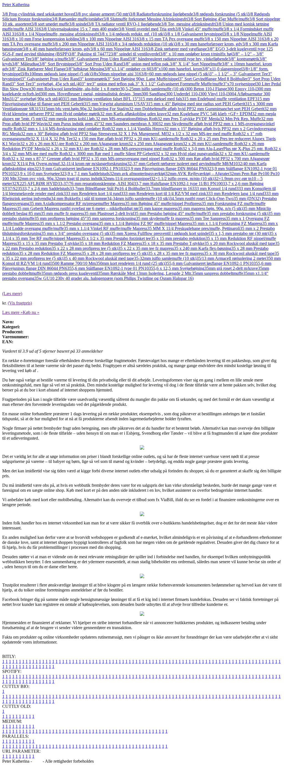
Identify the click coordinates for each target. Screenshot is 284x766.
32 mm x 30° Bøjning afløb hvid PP (52, 133)
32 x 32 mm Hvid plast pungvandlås (187, 153)
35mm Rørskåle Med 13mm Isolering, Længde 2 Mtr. (145, 273)
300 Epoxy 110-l (242, 88)
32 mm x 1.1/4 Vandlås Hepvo (137, 128)
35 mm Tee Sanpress (207, 218)
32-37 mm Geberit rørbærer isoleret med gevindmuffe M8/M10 (182, 163)
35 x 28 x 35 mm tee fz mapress (176, 253)
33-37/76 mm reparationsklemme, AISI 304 (96, 183)
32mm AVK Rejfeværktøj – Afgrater (197, 173)
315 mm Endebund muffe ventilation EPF (218, 98)
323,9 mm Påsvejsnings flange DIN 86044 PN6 (165, 168)
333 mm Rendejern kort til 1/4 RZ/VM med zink (163, 193)
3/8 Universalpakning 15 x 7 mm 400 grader (80, 29)
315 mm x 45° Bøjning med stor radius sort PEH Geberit (195, 103)
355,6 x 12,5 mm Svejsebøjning (176, 268)
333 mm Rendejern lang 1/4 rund (235, 193)
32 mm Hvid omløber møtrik (75, 113)
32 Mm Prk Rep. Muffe (240, 118)
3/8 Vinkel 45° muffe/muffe (199, 29)
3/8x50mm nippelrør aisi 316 (116, 73)
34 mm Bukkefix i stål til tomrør (79, 198)
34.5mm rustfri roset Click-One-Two (201, 198)
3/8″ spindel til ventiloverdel (135, 54)
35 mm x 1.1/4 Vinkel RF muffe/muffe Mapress (105, 228)
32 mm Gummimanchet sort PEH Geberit (228, 108)
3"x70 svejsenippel (239, 83)
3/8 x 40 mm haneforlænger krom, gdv (56, 49)
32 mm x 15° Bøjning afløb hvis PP (195, 128)
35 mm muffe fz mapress (62, 213)
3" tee (87, 83)
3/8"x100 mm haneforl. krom (176, 68)
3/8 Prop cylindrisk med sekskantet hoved (38, 14)
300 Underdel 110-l (183, 93)
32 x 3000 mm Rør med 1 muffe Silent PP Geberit (112, 153)
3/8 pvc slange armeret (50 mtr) (102, 14)
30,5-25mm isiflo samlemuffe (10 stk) (153, 88)
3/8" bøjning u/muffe (50, 59)
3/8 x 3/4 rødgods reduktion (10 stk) (143, 44)
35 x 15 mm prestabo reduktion (178, 238)
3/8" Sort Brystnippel (57, 64)
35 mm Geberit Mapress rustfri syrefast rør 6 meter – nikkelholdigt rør (78, 208)
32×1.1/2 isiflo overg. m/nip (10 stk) (182, 178)
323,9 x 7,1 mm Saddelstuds (85, 173)
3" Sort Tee (22, 83)
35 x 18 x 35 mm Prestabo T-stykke (173, 243)
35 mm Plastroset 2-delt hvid (109, 213)
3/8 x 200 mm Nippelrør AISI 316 (82, 44)
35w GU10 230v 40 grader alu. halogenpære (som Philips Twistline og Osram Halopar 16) (114, 278)
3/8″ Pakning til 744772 (90, 54)
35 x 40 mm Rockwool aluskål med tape (98, 258)
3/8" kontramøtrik (243, 59)
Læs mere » (12, 312)
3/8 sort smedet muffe (50, 24)
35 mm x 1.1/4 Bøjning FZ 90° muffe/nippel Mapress (145, 223)
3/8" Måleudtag (25, 64)
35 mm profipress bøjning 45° (60, 218)
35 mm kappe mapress (158, 208)
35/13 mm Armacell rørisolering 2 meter (231, 258)
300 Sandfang (153, 93)
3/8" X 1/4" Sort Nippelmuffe (196, 64)
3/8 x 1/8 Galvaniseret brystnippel (194, 34)
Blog (37, 761)
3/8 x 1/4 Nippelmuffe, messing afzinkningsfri (59, 34)
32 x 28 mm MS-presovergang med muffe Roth (140, 148)
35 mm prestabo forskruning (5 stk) (237, 213)
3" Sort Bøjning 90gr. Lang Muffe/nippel (143, 78)
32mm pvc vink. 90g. (36, 178)
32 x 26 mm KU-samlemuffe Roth (213, 143)
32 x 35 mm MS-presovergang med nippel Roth (127, 158)
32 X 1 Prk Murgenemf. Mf (142, 133)
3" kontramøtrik (93, 78)
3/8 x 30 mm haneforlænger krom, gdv (208, 44)
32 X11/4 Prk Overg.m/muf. (36, 163)
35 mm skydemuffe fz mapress (162, 218)
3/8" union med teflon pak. (146, 64)
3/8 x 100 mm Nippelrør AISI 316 (109, 39)
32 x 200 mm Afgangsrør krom (101, 143)
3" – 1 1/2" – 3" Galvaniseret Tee (238, 73)
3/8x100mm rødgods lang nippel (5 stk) (56, 73)
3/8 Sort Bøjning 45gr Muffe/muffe (218, 19)
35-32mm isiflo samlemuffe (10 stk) (165, 258)
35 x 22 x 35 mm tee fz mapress (146, 248)
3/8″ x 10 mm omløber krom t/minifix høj (196, 54)
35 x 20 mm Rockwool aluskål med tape (239, 243)
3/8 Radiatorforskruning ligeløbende (161, 14)
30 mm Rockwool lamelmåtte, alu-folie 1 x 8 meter (75, 88)
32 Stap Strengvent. (101, 133)
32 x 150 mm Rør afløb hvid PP (101, 138)
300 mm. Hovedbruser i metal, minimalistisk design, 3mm (90, 93)
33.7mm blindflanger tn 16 (169, 188)
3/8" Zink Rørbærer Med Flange (37, 68)
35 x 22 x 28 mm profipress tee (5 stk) (85, 248)
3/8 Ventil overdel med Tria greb (147, 29)
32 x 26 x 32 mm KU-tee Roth (72, 148)
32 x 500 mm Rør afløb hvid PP (197, 158)
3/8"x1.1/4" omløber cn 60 (127, 68)
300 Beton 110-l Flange (206, 88)
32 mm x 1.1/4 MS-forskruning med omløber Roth (66, 128)
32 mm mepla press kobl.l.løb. (69, 118)
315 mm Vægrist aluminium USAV (115, 103)
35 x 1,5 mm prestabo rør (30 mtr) (239, 233)
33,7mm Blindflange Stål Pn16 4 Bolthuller (108, 188)
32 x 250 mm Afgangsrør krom (155, 143)
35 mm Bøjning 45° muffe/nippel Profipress (163, 203)
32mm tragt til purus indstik (79, 178)
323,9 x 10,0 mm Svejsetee (36, 173)
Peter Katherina (15, 4)
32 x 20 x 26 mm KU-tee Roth (47, 143)
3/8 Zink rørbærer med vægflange (177, 49)
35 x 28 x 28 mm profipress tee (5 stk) (115, 253)
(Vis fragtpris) (20, 303)
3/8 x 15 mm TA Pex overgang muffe (171, 39)
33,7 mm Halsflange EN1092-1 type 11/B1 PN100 (178, 183)
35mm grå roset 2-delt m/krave (231, 268)
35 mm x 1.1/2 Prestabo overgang (69, 223)
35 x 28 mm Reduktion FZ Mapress (50, 253)
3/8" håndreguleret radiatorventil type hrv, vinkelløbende (179, 59)
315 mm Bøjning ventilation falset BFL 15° (100, 98)
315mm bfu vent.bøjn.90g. (64, 108)
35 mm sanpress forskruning (111, 218)
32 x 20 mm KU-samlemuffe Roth (159, 138)
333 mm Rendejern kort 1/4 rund (92, 193)
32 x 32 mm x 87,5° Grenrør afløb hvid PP (48, 158)
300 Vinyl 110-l (213, 93)
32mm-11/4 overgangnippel (127, 178)
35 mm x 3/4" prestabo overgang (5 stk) (76, 233)
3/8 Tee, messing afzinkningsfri (188, 24)
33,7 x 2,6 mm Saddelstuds (46, 188)
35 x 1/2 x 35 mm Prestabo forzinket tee (116, 238)
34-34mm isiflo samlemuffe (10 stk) (138, 198)
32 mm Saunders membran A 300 (129, 123)
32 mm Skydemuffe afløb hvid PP (188, 123)
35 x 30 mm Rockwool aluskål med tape (239, 253)
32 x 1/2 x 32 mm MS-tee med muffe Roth (204, 133)
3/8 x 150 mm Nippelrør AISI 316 (234, 39)
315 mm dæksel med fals (160, 98)
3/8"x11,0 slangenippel (222, 68)
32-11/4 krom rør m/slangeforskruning (94, 163)
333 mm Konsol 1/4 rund (214, 188)
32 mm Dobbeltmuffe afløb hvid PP (160, 108)
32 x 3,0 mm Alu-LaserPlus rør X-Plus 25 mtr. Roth (227, 148)
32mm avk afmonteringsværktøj (137, 173)
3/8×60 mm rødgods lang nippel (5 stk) (175, 73)
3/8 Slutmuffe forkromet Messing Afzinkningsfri (145, 19)
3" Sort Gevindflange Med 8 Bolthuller (213, 78)
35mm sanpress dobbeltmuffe (217, 273)
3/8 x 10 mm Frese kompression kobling (44, 39)
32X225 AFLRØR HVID (35, 183)
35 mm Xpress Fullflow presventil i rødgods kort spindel (160, 233)
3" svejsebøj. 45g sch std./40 (57, 83)
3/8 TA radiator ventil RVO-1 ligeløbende (124, 24)
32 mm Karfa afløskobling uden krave (133, 113)
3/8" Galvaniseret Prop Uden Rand (99, 59)
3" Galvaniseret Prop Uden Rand (51, 78)
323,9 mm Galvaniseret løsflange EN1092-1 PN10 (78, 168)
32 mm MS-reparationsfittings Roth (127, 118)
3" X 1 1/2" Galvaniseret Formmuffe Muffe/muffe (179, 83)
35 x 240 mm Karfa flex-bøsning (202, 248)
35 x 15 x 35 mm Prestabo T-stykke (48, 243)
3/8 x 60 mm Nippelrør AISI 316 (119, 49)
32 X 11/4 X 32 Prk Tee (52, 138)
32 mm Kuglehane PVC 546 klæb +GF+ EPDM (209, 113)
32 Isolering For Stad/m (108, 108)
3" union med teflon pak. (113, 83)
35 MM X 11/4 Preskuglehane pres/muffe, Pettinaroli (193, 228)
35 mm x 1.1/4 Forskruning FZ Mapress (227, 223)
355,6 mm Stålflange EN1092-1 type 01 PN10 (108, 268)
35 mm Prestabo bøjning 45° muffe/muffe (170, 213)
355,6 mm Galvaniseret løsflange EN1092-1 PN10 (209, 263)
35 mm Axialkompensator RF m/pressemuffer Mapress (77, 203)
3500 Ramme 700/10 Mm (73, 263)
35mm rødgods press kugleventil (69, 273)
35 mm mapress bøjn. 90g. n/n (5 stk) (210, 208)
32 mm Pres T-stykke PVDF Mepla (189, 118)
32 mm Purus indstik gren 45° (74, 123)
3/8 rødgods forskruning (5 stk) (220, 14)
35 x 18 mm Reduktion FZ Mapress (110, 243)
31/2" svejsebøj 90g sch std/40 (36, 98)
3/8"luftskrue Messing (85, 68)
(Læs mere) (12, 293)
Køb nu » (31, 312)
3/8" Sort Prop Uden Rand (99, 64)
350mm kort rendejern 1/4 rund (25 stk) (130, 263)
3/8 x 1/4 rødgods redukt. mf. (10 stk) (131, 34)
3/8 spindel (78, 24)
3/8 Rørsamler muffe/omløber (77, 19)
